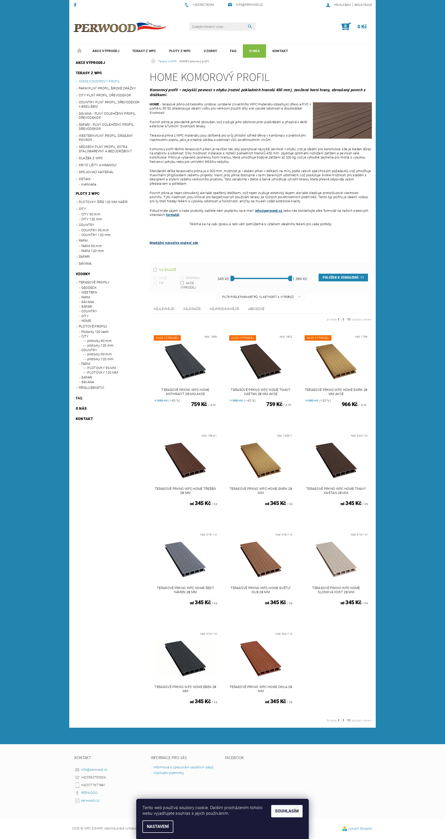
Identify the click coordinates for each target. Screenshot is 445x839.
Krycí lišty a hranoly (98, 165)
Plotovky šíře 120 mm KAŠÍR (103, 202)
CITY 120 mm (91, 219)
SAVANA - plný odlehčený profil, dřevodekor (107, 116)
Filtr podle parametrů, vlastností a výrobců (258, 297)
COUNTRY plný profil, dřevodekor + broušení (109, 104)
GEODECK (89, 288)
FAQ (233, 51)
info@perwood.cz (269, 211)
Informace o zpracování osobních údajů (183, 767)
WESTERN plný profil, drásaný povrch (106, 138)
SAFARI (84, 256)
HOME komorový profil (99, 81)
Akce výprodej (105, 51)
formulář (172, 215)
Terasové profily (94, 282)
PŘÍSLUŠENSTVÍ (91, 388)
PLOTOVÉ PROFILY (93, 326)
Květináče (89, 184)
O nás (254, 51)
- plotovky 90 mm (98, 341)
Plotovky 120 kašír (95, 332)
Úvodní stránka (79, 51)
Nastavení (158, 826)
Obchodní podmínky (168, 773)
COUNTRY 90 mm (95, 230)
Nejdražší (192, 309)
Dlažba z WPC (91, 158)
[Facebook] (76, 5)
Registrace (363, 5)
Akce (163, 278)
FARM (83, 240)
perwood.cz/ (90, 800)
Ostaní (85, 179)
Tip (161, 283)
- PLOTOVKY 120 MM (101, 372)
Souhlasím (287, 811)
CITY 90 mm (90, 214)
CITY (82, 209)
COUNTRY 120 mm (96, 235)
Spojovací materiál (96, 172)
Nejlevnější (164, 309)
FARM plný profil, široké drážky (107, 88)
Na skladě (167, 270)
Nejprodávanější (224, 309)
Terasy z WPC (144, 51)
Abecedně (256, 309)
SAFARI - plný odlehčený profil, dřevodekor (106, 127)
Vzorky (210, 51)
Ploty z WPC (180, 51)
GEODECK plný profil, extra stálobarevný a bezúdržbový (105, 149)
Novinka (193, 278)
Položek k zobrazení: (343, 277)
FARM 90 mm (91, 246)
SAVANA (85, 263)
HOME (86, 321)
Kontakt (280, 51)
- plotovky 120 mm (99, 345)
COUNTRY (87, 225)
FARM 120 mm (92, 251)
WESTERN (89, 292)
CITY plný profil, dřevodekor (105, 95)
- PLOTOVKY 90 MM (100, 368)
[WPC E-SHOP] (121, 26)
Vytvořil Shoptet (360, 828)
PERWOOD (89, 793)
